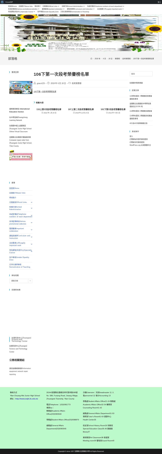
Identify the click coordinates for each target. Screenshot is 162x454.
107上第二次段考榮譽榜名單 (81, 109)
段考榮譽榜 (76, 83)
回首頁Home (12, 6)
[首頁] (91, 59)
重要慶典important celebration (52, 9)
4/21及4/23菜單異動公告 (138, 123)
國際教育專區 (14, 109)
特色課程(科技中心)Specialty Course (20, 12)
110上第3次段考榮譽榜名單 (48, 109)
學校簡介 (38, 6)
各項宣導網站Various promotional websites (22, 9)
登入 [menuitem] (159, 2)
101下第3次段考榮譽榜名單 (113, 109)
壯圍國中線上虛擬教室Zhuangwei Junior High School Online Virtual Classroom (20, 129)
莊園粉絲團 (16, 290)
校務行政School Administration (72, 6)
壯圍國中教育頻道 (136, 83)
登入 (131, 136)
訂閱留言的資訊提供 (137, 142)
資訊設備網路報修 (16, 368)
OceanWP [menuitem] (9, 2)
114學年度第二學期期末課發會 (141, 111)
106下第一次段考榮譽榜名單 (143, 59)
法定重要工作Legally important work (109, 9)
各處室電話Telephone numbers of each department (104, 6)
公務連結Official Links (50, 6)
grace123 (41, 83)
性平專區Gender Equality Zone (48, 12)
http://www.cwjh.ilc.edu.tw (26, 399)
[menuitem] (2, 2)
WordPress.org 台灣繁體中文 (140, 145)
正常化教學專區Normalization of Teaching (74, 12)
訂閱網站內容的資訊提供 (139, 139)
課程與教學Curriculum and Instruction (80, 9)
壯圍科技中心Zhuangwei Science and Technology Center (18, 349)
